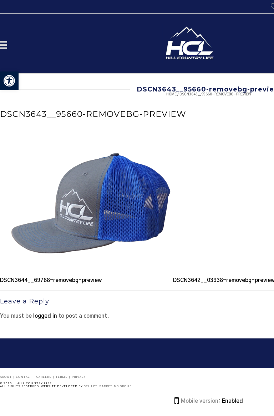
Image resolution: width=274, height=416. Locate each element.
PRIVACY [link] (79, 376)
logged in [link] (45, 316)
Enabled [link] (232, 401)
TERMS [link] (62, 376)
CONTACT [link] (24, 376)
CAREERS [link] (44, 376)
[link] (9, 80)
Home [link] (171, 94)
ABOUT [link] (6, 376)
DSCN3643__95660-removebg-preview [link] (93, 114)
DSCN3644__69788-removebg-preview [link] (51, 280)
